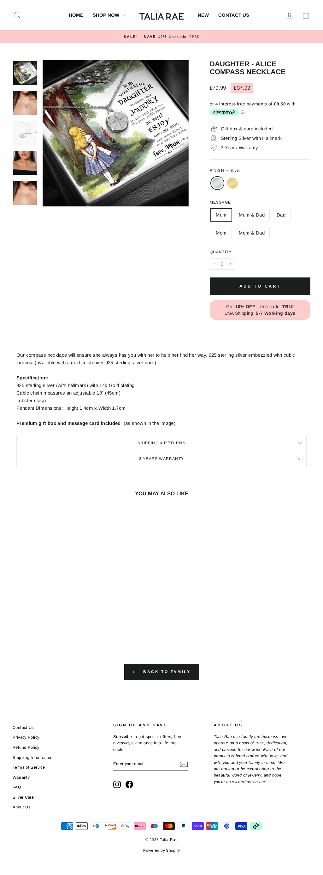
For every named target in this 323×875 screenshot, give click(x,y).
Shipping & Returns (161, 443)
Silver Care (23, 797)
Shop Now (106, 15)
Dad (281, 214)
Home (76, 15)
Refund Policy (26, 747)
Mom (221, 232)
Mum (221, 214)
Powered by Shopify (161, 850)
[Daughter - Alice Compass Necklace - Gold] (52, 611)
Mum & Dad (252, 214)
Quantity (221, 252)
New (203, 15)
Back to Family (166, 672)
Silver (217, 183)
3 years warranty (161, 458)
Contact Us (233, 15)
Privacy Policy (26, 737)
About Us (21, 807)
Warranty (21, 777)
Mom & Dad (252, 232)
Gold (232, 183)
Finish (225, 170)
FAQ (17, 787)
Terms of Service (29, 767)
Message (220, 202)
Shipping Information (33, 757)
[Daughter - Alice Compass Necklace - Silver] (43, 611)
